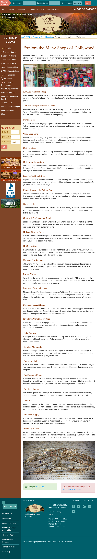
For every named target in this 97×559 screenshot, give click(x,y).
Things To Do (6, 103)
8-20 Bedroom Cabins (10, 71)
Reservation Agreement (7, 541)
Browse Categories (73, 489)
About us (21, 9)
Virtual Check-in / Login (10, 107)
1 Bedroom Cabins (8, 52)
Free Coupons (9, 75)
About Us (7, 518)
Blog (3, 114)
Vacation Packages (9, 93)
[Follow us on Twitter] (78, 506)
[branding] (48, 23)
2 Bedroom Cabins (8, 56)
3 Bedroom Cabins (8, 60)
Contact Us (7, 514)
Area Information (9, 523)
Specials (10, 9)
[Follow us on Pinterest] (89, 506)
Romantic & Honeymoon (7, 83)
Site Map (6, 552)
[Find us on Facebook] (73, 506)
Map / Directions (53, 9)
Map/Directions (9, 547)
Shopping (40, 487)
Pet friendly (8, 79)
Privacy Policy (8, 535)
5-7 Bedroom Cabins (9, 67)
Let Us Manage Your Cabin (9, 529)
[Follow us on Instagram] (73, 511)
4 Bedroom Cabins (8, 63)
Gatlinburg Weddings (9, 89)
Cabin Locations (35, 9)
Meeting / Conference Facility (9, 97)
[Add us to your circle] (84, 506)
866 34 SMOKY (10, 507)
